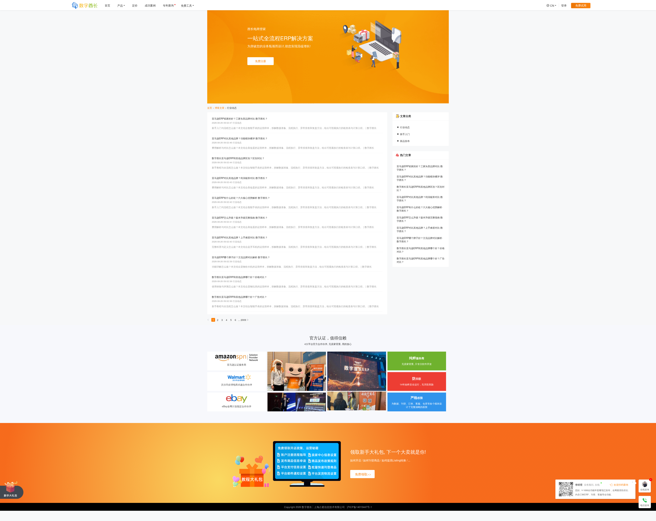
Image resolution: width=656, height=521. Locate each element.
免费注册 (260, 61)
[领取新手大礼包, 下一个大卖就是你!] (11, 490)
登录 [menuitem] (564, 5)
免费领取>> (363, 474)
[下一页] (248, 321)
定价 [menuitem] (135, 5)
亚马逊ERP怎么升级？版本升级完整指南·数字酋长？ (240, 217)
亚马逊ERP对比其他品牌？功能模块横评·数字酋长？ (240, 138)
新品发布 (405, 141)
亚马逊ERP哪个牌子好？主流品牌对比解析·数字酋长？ (241, 257)
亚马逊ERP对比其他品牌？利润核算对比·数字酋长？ (240, 178)
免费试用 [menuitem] (580, 5)
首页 (209, 107)
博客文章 (219, 107)
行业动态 (232, 107)
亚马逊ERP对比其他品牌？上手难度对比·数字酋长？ (240, 237)
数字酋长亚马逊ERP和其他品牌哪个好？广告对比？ (239, 296)
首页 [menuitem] (107, 5)
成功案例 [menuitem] (150, 5)
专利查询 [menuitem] (168, 5)
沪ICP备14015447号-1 (359, 507)
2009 (242, 320)
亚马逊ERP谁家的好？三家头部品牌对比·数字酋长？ (240, 118)
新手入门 (405, 134)
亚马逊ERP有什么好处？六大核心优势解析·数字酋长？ (241, 197)
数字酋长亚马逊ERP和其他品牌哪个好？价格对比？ (239, 277)
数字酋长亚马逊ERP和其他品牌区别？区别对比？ (238, 158)
